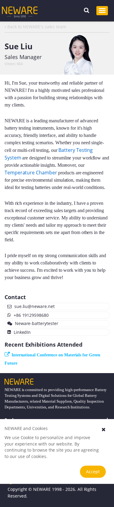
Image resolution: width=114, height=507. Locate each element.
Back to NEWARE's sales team (36, 27)
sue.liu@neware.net (34, 306)
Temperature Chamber (31, 172)
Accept (93, 471)
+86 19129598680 (30, 315)
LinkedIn (21, 332)
